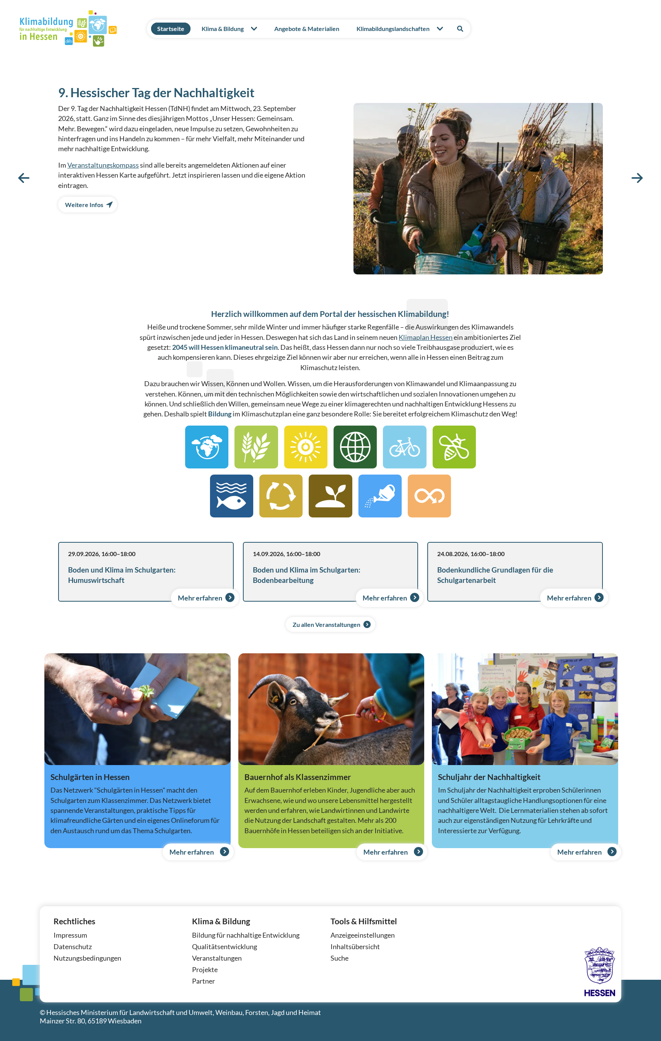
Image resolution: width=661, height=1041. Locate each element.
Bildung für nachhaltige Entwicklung (246, 935)
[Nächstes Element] (637, 178)
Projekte (205, 970)
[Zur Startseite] (68, 28)
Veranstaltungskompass (103, 165)
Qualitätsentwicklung (224, 947)
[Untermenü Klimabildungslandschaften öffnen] (440, 29)
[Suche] (460, 29)
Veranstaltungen (217, 958)
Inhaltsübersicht (355, 947)
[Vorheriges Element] (24, 178)
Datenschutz (73, 947)
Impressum (70, 935)
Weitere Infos (84, 204)
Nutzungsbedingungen (87, 958)
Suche (339, 958)
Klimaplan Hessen (426, 337)
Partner (203, 981)
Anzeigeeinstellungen (362, 935)
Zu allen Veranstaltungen (326, 624)
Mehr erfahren (200, 598)
